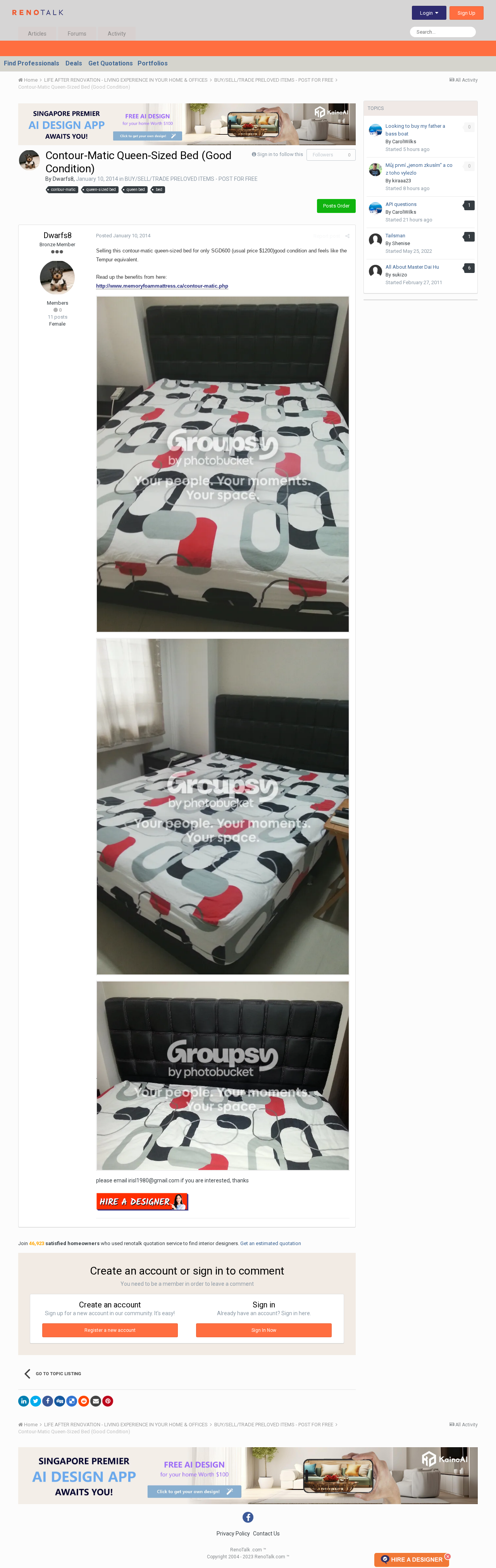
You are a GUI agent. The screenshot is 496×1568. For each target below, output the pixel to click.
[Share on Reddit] (83, 1401)
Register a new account (110, 1330)
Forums (77, 34)
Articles (37, 34)
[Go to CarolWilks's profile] (375, 130)
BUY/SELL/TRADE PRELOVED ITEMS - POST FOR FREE (191, 179)
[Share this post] (347, 236)
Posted (123, 235)
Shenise (401, 243)
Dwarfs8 (63, 179)
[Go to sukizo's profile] (375, 271)
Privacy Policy (233, 1533)
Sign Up (466, 13)
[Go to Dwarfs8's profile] (29, 160)
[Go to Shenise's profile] (375, 240)
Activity (117, 34)
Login (427, 13)
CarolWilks (404, 141)
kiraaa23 (401, 181)
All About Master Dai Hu (412, 267)
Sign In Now (263, 1330)
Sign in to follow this (280, 154)
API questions (401, 204)
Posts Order (336, 206)
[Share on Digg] (59, 1401)
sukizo (399, 275)
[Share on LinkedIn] (23, 1401)
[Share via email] (95, 1401)
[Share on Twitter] (35, 1401)
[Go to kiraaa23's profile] (375, 169)
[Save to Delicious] (71, 1401)
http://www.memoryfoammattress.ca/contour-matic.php (162, 286)
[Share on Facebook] (47, 1401)
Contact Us (266, 1533)
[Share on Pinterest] (107, 1401)
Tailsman (395, 235)
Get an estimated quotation (270, 1243)
